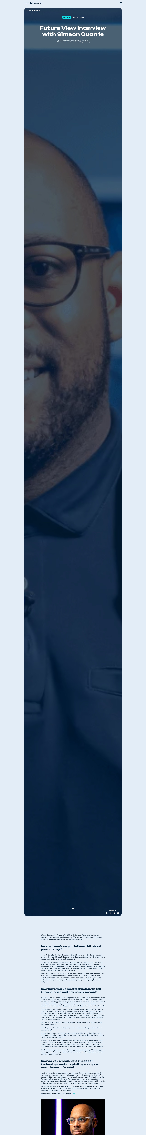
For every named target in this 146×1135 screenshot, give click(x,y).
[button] (121, 3)
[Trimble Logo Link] (33, 3)
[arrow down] (73, 908)
